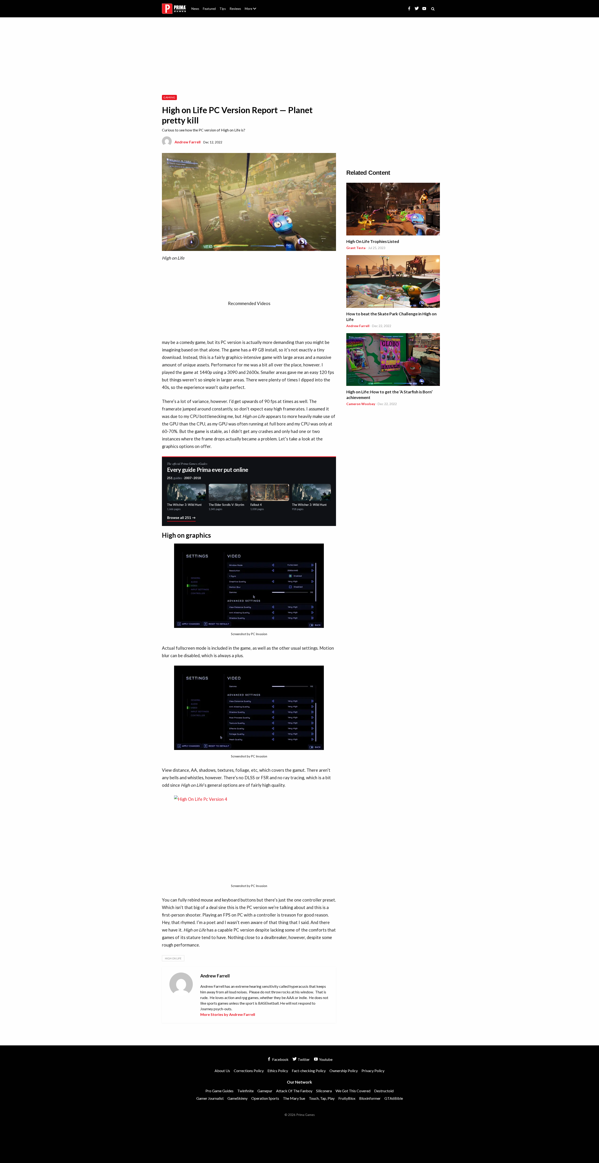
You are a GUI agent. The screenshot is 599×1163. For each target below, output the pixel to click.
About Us (251, 6)
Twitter (303, 1059)
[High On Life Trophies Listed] (393, 210)
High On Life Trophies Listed (372, 241)
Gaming (169, 97)
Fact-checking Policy (309, 1070)
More (253, 10)
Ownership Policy (343, 1070)
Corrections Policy (249, 1070)
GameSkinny (237, 1098)
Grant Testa (355, 248)
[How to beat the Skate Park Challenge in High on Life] (393, 282)
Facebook (280, 1059)
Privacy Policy (373, 1070)
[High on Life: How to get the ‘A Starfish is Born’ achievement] (393, 360)
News (195, 9)
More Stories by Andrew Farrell (227, 1014)
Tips (222, 9)
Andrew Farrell (188, 142)
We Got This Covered (353, 1090)
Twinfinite (245, 1090)
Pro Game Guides (219, 1090)
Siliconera (324, 1090)
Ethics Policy (277, 1070)
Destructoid (384, 1090)
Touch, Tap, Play (322, 1098)
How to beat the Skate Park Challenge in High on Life (391, 316)
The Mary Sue (294, 1098)
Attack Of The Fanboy (294, 1090)
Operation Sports (265, 1098)
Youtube (325, 1059)
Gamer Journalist (210, 1098)
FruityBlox (346, 1098)
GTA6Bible (393, 1098)
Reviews (235, 9)
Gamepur (264, 1090)
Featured (209, 9)
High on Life (173, 958)
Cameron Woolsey (360, 404)
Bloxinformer (370, 1098)
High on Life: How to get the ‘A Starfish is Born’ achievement (389, 394)
